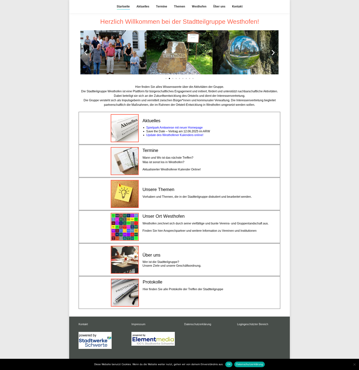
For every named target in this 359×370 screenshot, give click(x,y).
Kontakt (83, 324)
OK (229, 364)
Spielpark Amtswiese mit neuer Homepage (174, 127)
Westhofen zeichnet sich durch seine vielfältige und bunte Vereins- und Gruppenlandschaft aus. (205, 223)
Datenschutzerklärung (197, 324)
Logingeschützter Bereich (252, 324)
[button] (85, 52)
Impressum (138, 324)
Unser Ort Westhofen (163, 216)
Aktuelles (151, 120)
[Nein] (354, 364)
